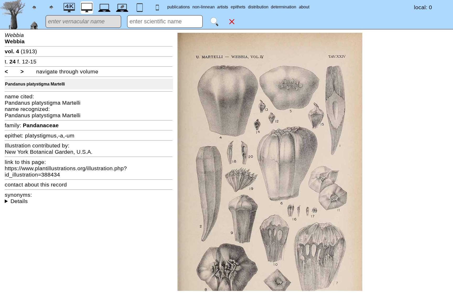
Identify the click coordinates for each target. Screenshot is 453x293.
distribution (258, 7)
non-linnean (203, 7)
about (304, 7)
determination (283, 7)
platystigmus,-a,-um (49, 135)
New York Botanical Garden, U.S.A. (49, 152)
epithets (238, 7)
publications (178, 7)
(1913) (21, 51)
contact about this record (36, 185)
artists (222, 7)
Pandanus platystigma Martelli (35, 84)
